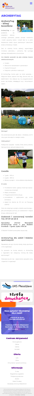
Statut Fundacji (17, 381)
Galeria (17, 347)
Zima (17, 360)
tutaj (26, 230)
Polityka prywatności (17, 376)
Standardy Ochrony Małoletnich (17, 384)
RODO (17, 379)
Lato (17, 358)
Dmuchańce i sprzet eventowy (17, 363)
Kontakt (17, 349)
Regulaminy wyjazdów (17, 374)
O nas (17, 371)
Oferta (17, 344)
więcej (23, 329)
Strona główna (17, 342)
